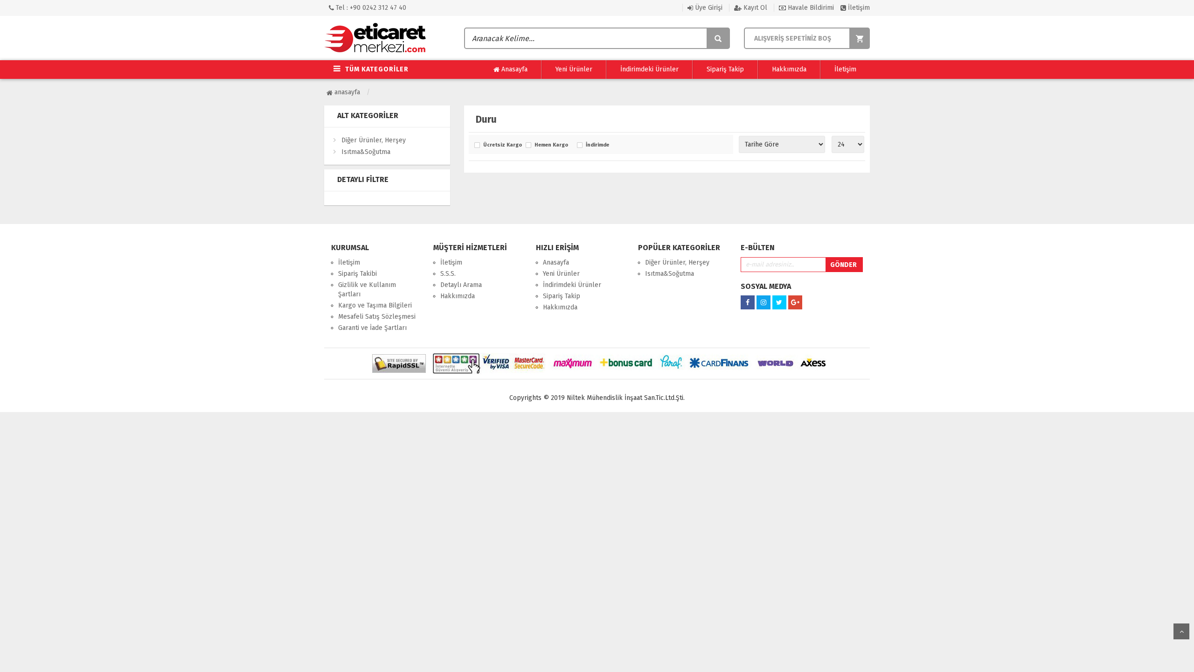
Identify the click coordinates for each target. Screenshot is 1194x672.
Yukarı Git (1181, 631)
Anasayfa (514, 69)
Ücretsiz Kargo (502, 145)
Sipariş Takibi (357, 274)
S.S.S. (448, 274)
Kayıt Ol (754, 8)
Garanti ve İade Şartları (372, 328)
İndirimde (597, 145)
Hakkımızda (789, 69)
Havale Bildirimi (810, 8)
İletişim (858, 8)
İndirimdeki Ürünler (649, 69)
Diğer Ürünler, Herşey (373, 140)
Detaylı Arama (461, 285)
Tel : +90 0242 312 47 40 (370, 8)
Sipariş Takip (725, 69)
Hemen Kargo (551, 145)
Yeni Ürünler (573, 69)
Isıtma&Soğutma (365, 152)
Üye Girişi (707, 8)
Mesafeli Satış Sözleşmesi (377, 317)
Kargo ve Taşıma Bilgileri (375, 305)
